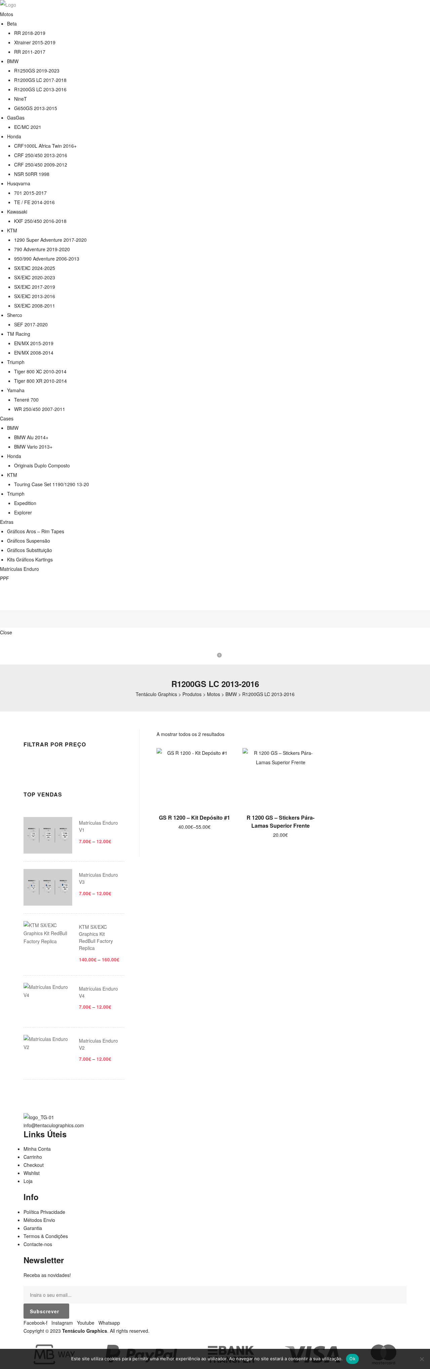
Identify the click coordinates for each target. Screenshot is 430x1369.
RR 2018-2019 (29, 33)
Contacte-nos (38, 1244)
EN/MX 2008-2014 (33, 352)
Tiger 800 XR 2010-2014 (40, 380)
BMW (12, 61)
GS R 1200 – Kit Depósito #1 (194, 817)
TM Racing (18, 333)
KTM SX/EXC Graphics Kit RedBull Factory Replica (96, 937)
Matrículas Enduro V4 (98, 992)
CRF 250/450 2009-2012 (40, 164)
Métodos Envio (39, 1220)
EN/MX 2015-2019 (33, 343)
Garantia (33, 1228)
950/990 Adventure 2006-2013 (46, 258)
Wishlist (32, 1173)
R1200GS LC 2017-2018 (40, 80)
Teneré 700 (26, 399)
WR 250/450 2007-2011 (39, 409)
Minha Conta (37, 1148)
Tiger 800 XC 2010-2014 (40, 371)
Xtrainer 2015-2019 (34, 42)
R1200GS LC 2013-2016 (40, 89)
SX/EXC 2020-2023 (34, 277)
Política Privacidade (44, 1211)
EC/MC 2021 (27, 127)
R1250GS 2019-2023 (36, 70)
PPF (4, 578)
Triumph (16, 362)
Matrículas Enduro (19, 568)
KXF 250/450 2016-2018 (40, 221)
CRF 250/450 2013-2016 (40, 155)
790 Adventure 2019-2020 (42, 249)
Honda (14, 136)
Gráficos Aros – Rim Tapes (35, 531)
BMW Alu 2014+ (31, 437)
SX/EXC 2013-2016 (34, 296)
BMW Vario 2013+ (33, 446)
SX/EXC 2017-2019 (34, 286)
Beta (12, 23)
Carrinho (33, 1156)
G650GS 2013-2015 (35, 108)
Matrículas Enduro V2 (98, 1044)
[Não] (421, 1359)
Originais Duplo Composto (42, 465)
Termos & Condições (46, 1236)
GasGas (16, 117)
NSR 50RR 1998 (31, 174)
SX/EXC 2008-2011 (34, 305)
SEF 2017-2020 (31, 324)
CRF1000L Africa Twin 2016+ (45, 145)
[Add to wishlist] (224, 756)
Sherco (14, 315)
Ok (352, 1358)
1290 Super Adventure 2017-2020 (50, 239)
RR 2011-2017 (29, 51)
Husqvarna (18, 183)
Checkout (34, 1164)
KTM (12, 230)
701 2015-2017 (30, 192)
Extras (6, 521)
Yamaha (16, 390)
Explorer (23, 512)
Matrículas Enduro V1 (98, 826)
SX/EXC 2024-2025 (34, 268)
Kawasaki (17, 211)
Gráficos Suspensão (28, 540)
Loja (28, 1181)
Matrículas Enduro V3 (98, 878)
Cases (6, 418)
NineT (20, 98)
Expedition (25, 503)
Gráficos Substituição (29, 550)
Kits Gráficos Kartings (30, 559)
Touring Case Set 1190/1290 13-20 (51, 484)
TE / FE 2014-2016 (34, 202)
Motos (6, 14)
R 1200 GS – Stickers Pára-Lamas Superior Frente (280, 821)
